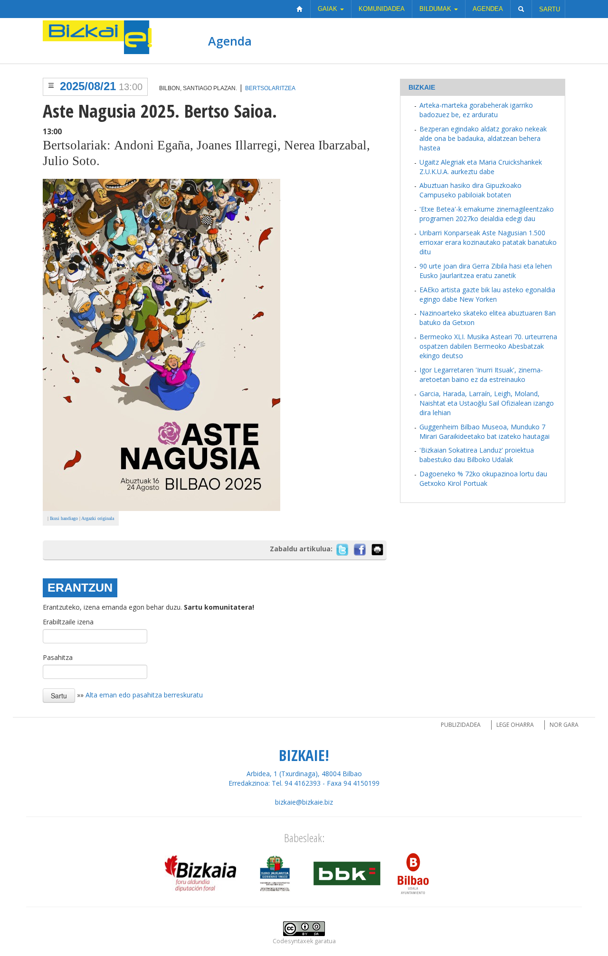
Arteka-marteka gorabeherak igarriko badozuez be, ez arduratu (476, 110)
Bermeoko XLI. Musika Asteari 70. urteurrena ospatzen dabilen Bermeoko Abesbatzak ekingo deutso (488, 346)
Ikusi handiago (64, 518)
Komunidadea (382, 8)
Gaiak (328, 8)
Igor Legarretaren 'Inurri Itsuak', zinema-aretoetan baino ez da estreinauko (481, 374)
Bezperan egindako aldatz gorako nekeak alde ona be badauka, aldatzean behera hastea (483, 138)
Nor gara (564, 725)
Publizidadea (461, 725)
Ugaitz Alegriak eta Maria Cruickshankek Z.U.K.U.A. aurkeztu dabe (480, 167)
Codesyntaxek (293, 941)
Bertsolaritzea (270, 88)
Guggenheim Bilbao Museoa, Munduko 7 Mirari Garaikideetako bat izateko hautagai (484, 431)
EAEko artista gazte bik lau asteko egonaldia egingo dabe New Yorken (487, 294)
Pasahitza (58, 657)
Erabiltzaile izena (68, 621)
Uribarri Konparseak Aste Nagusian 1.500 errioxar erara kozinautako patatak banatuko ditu (488, 242)
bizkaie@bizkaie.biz (304, 802)
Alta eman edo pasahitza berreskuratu (144, 694)
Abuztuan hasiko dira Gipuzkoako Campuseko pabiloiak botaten (470, 190)
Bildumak (436, 8)
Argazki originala (97, 518)
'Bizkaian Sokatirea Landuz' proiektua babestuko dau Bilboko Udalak (476, 455)
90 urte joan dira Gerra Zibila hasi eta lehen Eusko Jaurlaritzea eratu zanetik (485, 270)
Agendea (488, 8)
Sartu (549, 9)
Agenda (230, 41)
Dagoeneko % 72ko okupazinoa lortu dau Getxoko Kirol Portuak (483, 478)
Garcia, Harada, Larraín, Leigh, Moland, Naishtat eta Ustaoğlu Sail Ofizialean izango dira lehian (486, 403)
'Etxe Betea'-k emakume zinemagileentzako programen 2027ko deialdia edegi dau (486, 213)
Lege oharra (515, 725)
